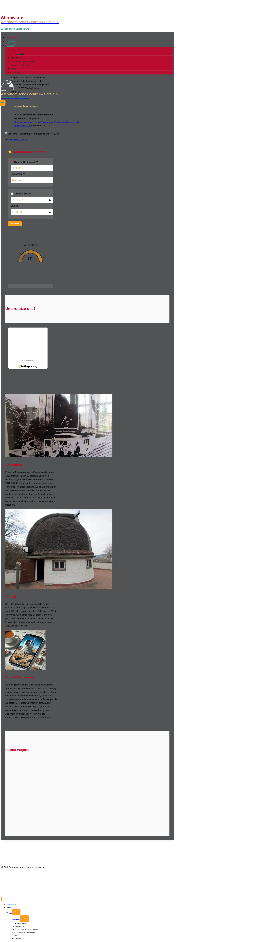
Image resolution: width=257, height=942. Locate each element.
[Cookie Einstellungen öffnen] (21, 894)
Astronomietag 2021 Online (94, 794)
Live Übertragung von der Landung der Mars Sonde (44, 806)
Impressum (15, 73)
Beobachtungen (16, 58)
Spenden (11, 41)
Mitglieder (16, 919)
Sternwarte (12, 37)
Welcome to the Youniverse (21, 65)
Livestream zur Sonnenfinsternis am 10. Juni (39, 794)
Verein (9, 913)
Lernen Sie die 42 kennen (136, 772)
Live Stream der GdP (93, 783)
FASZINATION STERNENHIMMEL (23, 61)
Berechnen (15, 224)
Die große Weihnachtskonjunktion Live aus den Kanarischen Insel (56, 817)
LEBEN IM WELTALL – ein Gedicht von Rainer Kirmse (98, 761)
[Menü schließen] (1, 899)
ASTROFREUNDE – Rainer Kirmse (31, 761)
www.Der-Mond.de (19, 139)
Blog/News (20, 54)
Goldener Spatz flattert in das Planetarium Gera (41, 783)
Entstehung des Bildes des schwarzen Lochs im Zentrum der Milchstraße (61, 772)
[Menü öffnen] (2, 102)
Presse (13, 69)
